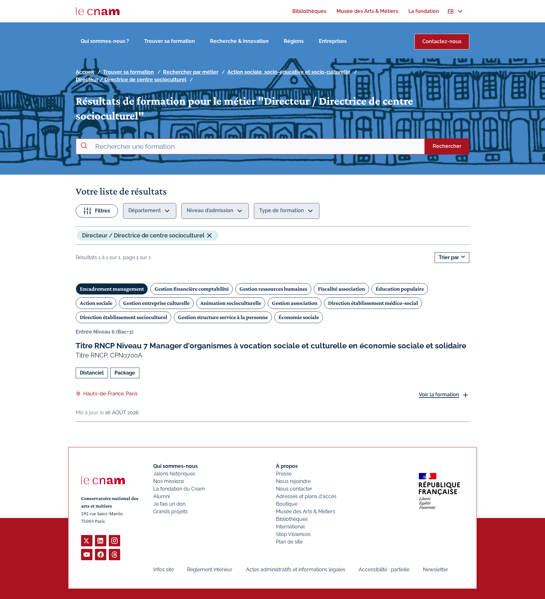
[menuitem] (309, 11)
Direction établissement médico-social (373, 303)
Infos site (163, 570)
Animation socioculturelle (230, 303)
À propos (287, 466)
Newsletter (435, 570)
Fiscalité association (341, 289)
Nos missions (168, 481)
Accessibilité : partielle (384, 570)
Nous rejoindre (293, 481)
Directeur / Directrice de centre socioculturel (131, 80)
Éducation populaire (400, 289)
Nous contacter (294, 489)
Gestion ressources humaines (273, 289)
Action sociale (96, 303)
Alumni (161, 496)
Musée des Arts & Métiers (305, 512)
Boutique (286, 504)
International (290, 527)
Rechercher (447, 146)
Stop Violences (293, 534)
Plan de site (289, 542)
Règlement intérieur (209, 570)
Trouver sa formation (169, 41)
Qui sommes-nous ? (105, 41)
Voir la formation (439, 395)
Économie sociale (298, 317)
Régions (294, 41)
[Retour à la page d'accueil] (98, 11)
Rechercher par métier (190, 72)
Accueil (85, 72)
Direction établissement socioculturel (123, 317)
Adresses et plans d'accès (306, 496)
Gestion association (294, 303)
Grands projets (170, 512)
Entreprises (333, 41)
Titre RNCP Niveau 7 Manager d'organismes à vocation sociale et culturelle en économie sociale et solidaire (271, 345)
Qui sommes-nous (175, 466)
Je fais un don (169, 504)
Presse (284, 474)
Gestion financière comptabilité (192, 289)
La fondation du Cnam (179, 489)
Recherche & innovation (239, 41)
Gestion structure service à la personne (223, 317)
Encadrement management (112, 289)
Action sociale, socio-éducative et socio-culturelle (288, 72)
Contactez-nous (441, 41)
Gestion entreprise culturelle (156, 303)
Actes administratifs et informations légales (295, 570)
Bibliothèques (292, 519)
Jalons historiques (174, 474)
